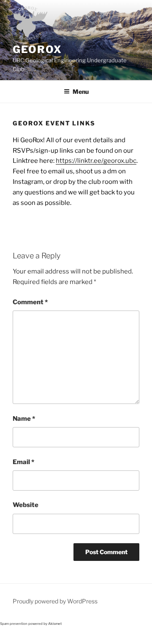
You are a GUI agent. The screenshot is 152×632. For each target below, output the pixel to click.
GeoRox (37, 49)
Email (23, 462)
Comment (30, 302)
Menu (81, 91)
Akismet (55, 623)
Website (25, 505)
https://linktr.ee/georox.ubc (96, 161)
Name (24, 418)
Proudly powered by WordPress (55, 601)
